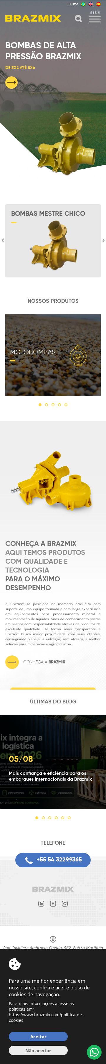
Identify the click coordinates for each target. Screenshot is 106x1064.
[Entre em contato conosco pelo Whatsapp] (94, 1052)
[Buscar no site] (78, 19)
